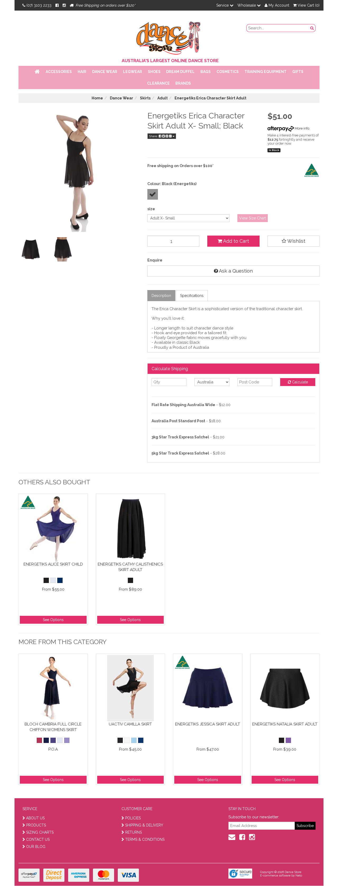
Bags (205, 72)
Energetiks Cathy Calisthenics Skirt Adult (130, 567)
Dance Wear (104, 72)
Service (223, 5)
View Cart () (308, 5)
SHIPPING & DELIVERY (144, 825)
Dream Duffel (180, 72)
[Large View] (30, 249)
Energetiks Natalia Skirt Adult (284, 724)
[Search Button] (312, 28)
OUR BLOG (35, 846)
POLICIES (133, 818)
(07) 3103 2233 (38, 5)
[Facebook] (57, 5)
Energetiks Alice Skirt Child (53, 564)
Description (161, 295)
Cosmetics (228, 72)
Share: (154, 136)
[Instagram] (64, 5)
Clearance (158, 83)
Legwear (132, 72)
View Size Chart (252, 218)
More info (301, 128)
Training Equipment (266, 72)
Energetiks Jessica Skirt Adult (207, 724)
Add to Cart (235, 241)
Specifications (192, 295)
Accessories (59, 72)
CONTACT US (38, 839)
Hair (82, 72)
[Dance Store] (169, 37)
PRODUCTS (36, 825)
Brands (183, 83)
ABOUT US (35, 818)
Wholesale (247, 5)
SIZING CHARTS (40, 832)
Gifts (297, 72)
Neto (298, 875)
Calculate (299, 382)
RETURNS (133, 832)
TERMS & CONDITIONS (145, 839)
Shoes (154, 72)
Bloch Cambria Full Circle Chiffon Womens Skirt (53, 727)
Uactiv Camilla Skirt (130, 724)
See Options (53, 620)
